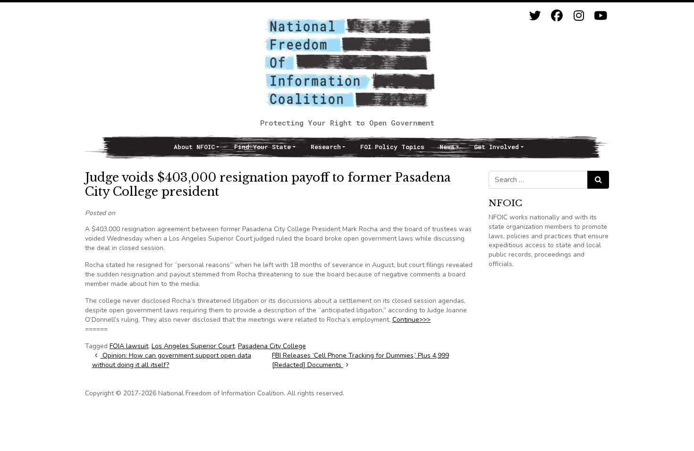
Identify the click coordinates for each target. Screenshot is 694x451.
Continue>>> (411, 319)
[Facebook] (557, 16)
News (447, 146)
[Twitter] (535, 16)
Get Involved (496, 146)
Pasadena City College (272, 346)
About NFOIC (194, 146)
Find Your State (262, 146)
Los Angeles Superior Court (193, 346)
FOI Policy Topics (392, 146)
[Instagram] (578, 16)
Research (326, 146)
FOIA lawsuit (129, 346)
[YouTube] (600, 16)
